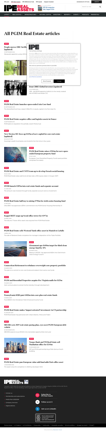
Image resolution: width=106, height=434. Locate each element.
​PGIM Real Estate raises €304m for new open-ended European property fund (48, 152)
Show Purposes (47, 81)
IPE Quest (39, 2)
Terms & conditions (70, 425)
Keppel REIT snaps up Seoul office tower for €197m (26, 216)
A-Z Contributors (27, 425)
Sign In (97, 1)
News (6, 43)
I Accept (59, 81)
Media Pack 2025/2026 (12, 399)
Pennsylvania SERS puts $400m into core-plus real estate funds (30, 295)
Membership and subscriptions (15, 396)
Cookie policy (46, 425)
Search (100, 6)
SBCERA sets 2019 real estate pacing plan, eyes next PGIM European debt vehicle (35, 326)
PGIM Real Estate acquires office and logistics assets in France (30, 119)
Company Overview (12, 402)
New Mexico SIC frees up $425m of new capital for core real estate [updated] (32, 135)
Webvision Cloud (57, 429)
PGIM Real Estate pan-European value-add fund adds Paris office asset (33, 362)
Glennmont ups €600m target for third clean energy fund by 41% (48, 246)
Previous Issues (8, 425)
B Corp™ (92, 425)
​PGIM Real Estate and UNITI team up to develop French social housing (34, 171)
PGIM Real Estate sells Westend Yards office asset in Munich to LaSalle (34, 230)
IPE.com (6, 2)
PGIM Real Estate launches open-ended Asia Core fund (27, 104)
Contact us (9, 393)
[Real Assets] (19, 11)
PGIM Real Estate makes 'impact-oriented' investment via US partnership (35, 310)
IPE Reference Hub (28, 2)
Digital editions (10, 405)
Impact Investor (49, 2)
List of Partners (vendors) (35, 76)
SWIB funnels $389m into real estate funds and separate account (31, 186)
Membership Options (83, 1)
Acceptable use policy (57, 425)
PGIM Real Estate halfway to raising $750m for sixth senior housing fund (34, 201)
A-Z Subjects (17, 425)
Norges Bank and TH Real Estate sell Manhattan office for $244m (44, 343)
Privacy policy (37, 425)
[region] (53, 64)
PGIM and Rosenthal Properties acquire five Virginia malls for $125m (33, 280)
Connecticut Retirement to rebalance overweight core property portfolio (35, 265)
